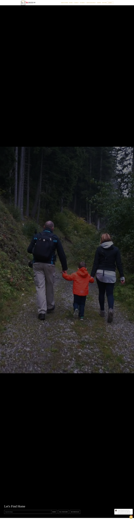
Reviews (99, 2)
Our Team (104, 2)
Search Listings (64, 2)
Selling (76, 2)
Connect (110, 2)
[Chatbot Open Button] (131, 517)
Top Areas (82, 2)
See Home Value (75, 511)
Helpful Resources (91, 2)
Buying (70, 2)
